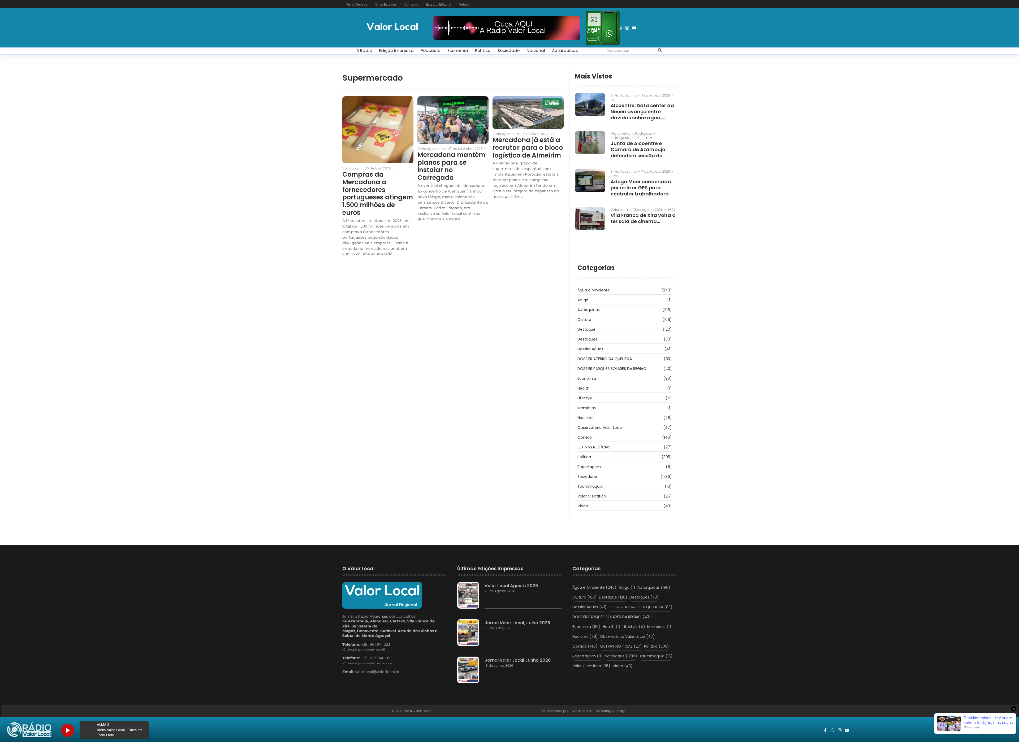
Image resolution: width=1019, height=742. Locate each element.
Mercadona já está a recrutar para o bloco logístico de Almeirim (528, 147)
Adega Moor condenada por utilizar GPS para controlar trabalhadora (641, 187)
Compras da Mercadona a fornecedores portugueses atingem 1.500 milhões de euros (377, 194)
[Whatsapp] (620, 28)
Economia (457, 50)
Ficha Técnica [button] (356, 4)
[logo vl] (392, 27)
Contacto (411, 4)
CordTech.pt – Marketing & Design (599, 711)
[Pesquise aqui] (659, 51)
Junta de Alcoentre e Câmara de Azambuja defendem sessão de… (638, 149)
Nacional (535, 50)
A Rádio (364, 50)
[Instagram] (627, 28)
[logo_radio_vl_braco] (29, 729)
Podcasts (431, 50)
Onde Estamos (385, 4)
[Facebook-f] (825, 730)
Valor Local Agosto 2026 (511, 586)
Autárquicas (565, 50)
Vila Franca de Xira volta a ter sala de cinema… (643, 218)
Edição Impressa (396, 50)
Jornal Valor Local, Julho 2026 (517, 623)
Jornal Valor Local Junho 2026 (518, 660)
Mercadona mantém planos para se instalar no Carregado (451, 166)
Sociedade (509, 50)
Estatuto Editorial (438, 4)
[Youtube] (634, 28)
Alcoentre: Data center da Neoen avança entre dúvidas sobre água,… (642, 111)
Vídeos (464, 4)
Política (483, 50)
